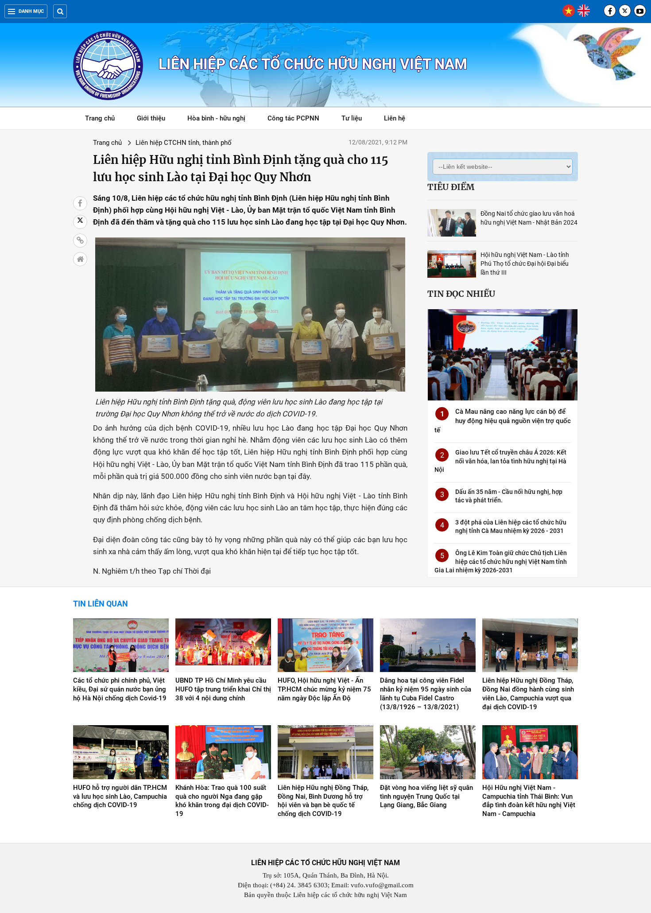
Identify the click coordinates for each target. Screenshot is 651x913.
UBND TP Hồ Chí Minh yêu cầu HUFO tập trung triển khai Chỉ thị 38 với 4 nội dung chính (223, 689)
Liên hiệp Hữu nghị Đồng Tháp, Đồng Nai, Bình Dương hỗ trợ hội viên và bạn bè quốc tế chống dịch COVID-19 (323, 801)
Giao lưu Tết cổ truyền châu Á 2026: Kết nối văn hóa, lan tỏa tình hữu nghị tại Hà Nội (500, 461)
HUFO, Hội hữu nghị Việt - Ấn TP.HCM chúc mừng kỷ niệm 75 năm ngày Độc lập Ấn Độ (324, 689)
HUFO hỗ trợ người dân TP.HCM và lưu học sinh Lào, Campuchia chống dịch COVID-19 (120, 796)
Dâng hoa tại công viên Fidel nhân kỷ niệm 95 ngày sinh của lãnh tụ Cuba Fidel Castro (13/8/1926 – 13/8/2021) (425, 693)
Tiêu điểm (450, 187)
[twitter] (625, 10)
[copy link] (80, 240)
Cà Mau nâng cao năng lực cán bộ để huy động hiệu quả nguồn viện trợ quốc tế (502, 421)
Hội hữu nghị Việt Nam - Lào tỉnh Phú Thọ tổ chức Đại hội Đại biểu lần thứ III (524, 263)
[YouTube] (640, 10)
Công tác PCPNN (293, 118)
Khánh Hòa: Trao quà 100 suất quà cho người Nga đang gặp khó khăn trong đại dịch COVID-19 (222, 801)
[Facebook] (610, 10)
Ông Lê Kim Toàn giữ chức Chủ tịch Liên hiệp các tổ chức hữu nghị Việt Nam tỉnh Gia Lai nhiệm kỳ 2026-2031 (500, 561)
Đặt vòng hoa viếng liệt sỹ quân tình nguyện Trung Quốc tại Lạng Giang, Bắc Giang (426, 796)
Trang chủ (100, 118)
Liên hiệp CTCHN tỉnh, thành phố (184, 142)
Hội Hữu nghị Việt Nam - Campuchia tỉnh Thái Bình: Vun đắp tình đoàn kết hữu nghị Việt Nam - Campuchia (528, 801)
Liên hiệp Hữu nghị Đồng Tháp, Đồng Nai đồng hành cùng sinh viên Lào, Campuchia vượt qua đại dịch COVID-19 (528, 693)
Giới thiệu (151, 118)
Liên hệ (394, 118)
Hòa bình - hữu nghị (216, 118)
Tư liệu (356, 119)
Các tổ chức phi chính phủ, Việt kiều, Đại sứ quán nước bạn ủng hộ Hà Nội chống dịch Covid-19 (120, 689)
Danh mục (31, 11)
